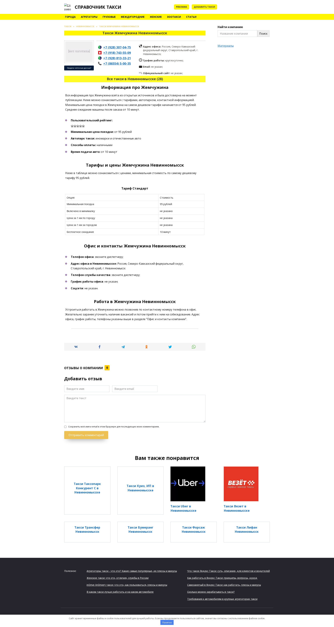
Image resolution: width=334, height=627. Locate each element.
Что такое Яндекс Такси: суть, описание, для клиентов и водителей (228, 571)
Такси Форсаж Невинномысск (194, 529)
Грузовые (109, 16)
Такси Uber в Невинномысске (183, 508)
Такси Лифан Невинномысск (247, 529)
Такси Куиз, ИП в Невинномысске (140, 488)
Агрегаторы (89, 16)
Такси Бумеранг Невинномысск (140, 529)
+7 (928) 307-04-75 (117, 47)
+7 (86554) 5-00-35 (117, 63)
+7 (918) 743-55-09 (117, 53)
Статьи (191, 16)
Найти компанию (230, 27)
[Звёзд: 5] (83, 126)
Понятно (167, 622)
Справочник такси (98, 7)
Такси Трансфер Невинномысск (87, 529)
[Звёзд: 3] (77, 126)
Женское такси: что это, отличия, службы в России (118, 578)
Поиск (263, 33)
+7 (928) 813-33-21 (117, 58)
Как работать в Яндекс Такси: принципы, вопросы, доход (222, 578)
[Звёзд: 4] (80, 126)
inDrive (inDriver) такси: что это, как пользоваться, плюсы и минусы (127, 584)
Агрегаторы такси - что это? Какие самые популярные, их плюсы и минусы (132, 571)
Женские (156, 16)
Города (70, 16)
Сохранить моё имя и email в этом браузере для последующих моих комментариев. (113, 426)
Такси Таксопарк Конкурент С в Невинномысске (87, 488)
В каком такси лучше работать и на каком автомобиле (120, 591)
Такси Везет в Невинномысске (237, 508)
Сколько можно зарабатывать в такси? (211, 591)
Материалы (226, 46)
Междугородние (133, 16)
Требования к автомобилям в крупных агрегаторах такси (222, 599)
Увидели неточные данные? (79, 68)
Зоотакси (174, 16)
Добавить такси (204, 6)
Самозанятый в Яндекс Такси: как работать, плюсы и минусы (224, 584)
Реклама (181, 6)
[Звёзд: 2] (75, 126)
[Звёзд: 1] (72, 126)
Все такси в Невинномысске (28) (135, 79)
